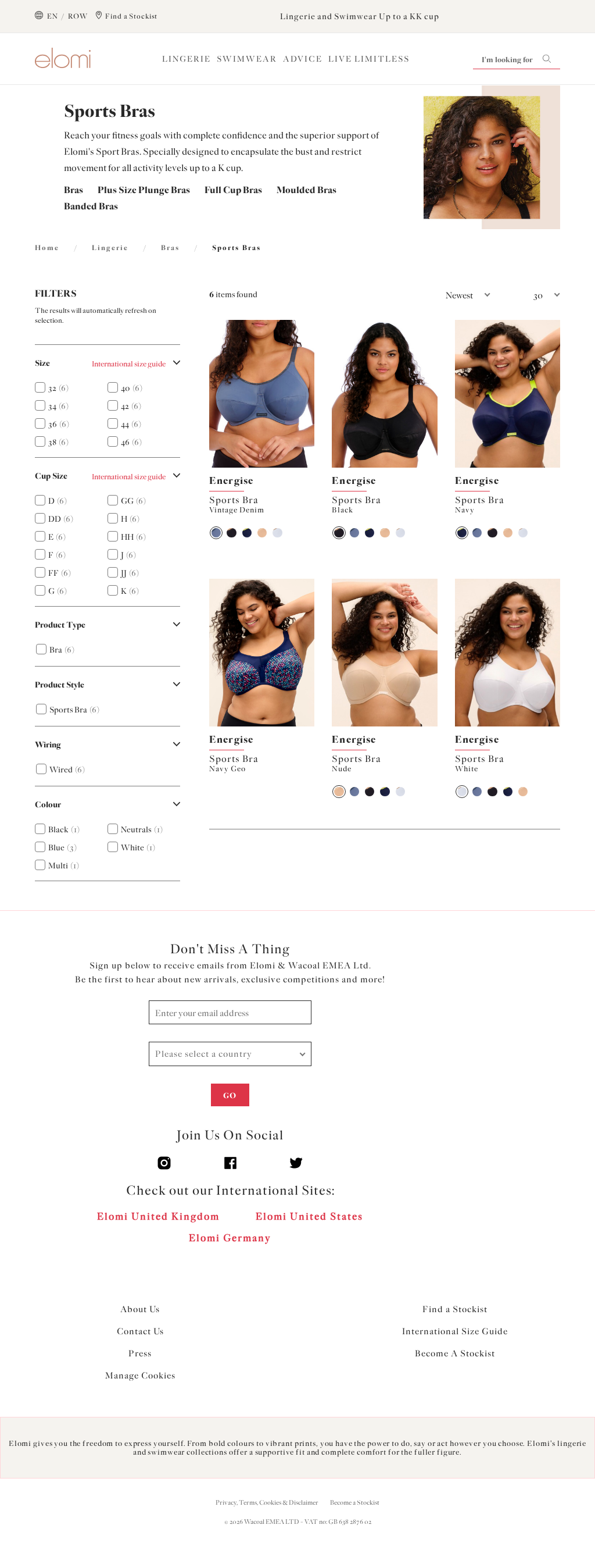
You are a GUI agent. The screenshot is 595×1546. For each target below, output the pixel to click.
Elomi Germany (230, 1238)
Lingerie (186, 59)
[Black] (231, 532)
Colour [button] (48, 805)
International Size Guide (455, 1331)
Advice (302, 59)
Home (47, 248)
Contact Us (140, 1331)
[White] (277, 532)
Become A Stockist (455, 1353)
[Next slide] (306, 394)
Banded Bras (91, 206)
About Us (140, 1309)
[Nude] (262, 532)
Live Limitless (369, 59)
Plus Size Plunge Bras (144, 189)
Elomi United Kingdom (158, 1216)
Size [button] (42, 363)
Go (230, 1095)
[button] (438, 295)
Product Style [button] (59, 685)
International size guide (129, 363)
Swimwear (247, 59)
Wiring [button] (48, 745)
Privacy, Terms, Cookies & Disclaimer (267, 1502)
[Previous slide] (217, 394)
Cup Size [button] (51, 476)
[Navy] (247, 532)
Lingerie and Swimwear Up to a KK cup (359, 17)
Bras (73, 189)
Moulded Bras (306, 189)
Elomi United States (309, 1216)
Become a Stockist (354, 1502)
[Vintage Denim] (216, 532)
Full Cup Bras (233, 189)
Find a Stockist (455, 1309)
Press (140, 1353)
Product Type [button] (60, 625)
